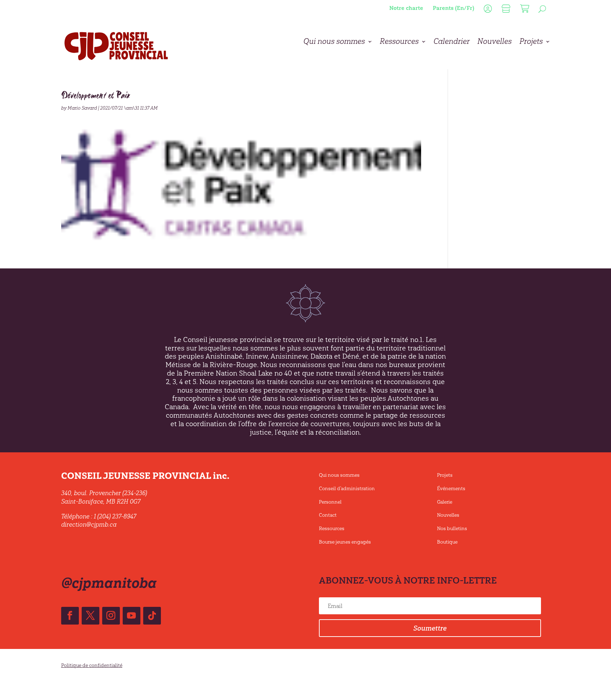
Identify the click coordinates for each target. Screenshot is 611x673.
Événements (451, 489)
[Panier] (523, 10)
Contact (328, 515)
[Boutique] (505, 10)
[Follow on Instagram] (111, 616)
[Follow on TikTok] (152, 616)
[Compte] (487, 10)
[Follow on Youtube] (131, 616)
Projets (531, 42)
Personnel (330, 502)
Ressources (399, 42)
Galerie (444, 502)
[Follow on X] (90, 616)
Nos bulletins (452, 529)
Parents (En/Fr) (453, 8)
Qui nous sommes (334, 42)
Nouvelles (494, 42)
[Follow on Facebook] (70, 616)
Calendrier (451, 42)
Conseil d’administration (347, 489)
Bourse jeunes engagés (345, 542)
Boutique (447, 542)
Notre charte (406, 8)
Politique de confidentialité (91, 665)
